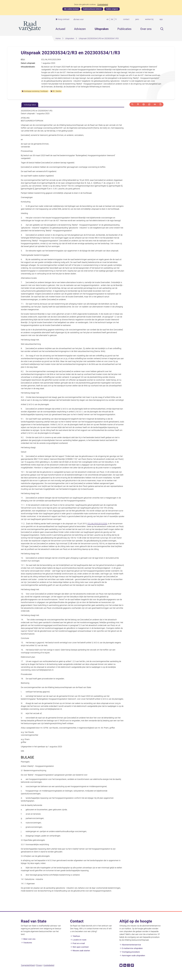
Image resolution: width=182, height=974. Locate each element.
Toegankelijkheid (28, 965)
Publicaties (124, 29)
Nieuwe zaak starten (81, 950)
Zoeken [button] (161, 28)
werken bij (149, 19)
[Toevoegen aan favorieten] (138, 104)
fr (116, 19)
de (112, 19)
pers (137, 19)
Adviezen (80, 29)
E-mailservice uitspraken (132, 948)
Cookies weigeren (112, 9)
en (108, 19)
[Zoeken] (132, 104)
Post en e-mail (79, 943)
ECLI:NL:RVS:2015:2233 (97, 523)
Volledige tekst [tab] (30, 105)
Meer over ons (29, 939)
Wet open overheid (80, 947)
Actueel (60, 29)
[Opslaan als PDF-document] (160, 104)
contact (126, 19)
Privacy (39, 965)
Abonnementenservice (131, 945)
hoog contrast (63, 19)
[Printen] (144, 104)
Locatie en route (79, 940)
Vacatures (27, 942)
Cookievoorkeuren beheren (92, 9)
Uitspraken (102, 29)
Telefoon (76, 936)
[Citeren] (155, 104)
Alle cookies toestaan (71, 9)
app (161, 19)
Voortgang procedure (131, 952)
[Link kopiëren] (149, 104)
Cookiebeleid (102, 4)
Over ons (145, 29)
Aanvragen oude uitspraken (133, 955)
